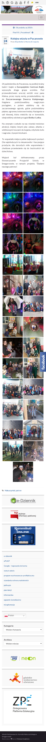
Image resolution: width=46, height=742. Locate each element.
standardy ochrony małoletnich (16, 580)
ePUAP (7, 561)
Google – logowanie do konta (15, 566)
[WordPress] (7, 2)
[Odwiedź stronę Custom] (32, 2)
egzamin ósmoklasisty (12, 600)
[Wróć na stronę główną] (23, 9)
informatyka (8, 595)
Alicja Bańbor (19, 42)
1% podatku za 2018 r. (24, 27)
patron (18, 490)
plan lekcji (8, 590)
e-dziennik (8, 556)
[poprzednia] (25, 2)
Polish (11, 616)
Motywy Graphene (23, 739)
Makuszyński (10, 490)
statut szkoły (9, 571)
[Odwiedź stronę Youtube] (20, 2)
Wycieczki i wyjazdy (32, 42)
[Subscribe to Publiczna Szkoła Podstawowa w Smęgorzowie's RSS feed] (3, 2)
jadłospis (7, 585)
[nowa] (28, 2)
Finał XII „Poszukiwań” (22, 32)
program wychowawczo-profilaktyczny (19, 575)
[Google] (12, 2)
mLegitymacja (9, 605)
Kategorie (8, 626)
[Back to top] (40, 736)
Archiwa (8, 639)
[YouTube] (16, 2)
